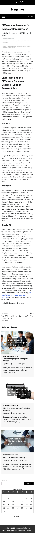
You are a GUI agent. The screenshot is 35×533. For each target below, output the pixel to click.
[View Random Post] (28, 16)
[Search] (32, 16)
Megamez (17, 9)
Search (4, 480)
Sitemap (27, 528)
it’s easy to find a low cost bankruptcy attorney (16, 295)
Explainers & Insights (16, 303)
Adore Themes (25, 530)
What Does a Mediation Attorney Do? (15, 458)
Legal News (6, 363)
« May (16, 516)
